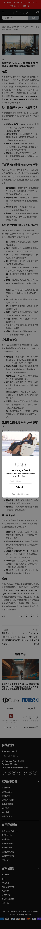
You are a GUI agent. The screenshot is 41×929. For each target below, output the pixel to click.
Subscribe (20, 487)
